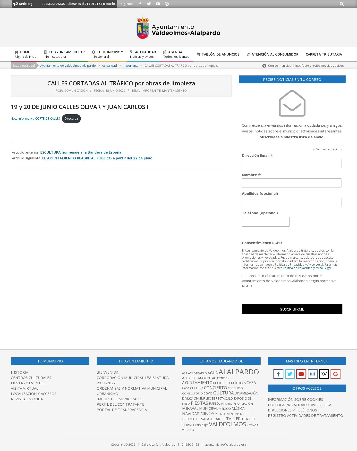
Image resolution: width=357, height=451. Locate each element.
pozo (230, 414)
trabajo (202, 425)
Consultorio (192, 393)
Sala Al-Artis (213, 419)
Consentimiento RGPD (262, 242)
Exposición (243, 398)
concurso (235, 388)
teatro (248, 418)
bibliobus (221, 383)
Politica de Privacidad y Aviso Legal (307, 268)
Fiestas (199, 403)
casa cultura (192, 388)
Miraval (190, 408)
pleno (220, 414)
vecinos (252, 425)
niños (207, 413)
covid (208, 393)
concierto (215, 387)
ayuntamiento (197, 382)
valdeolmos (227, 424)
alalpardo (239, 372)
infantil (226, 403)
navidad (191, 413)
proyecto (191, 419)
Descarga (71, 118)
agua (213, 373)
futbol (214, 403)
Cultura (223, 393)
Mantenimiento (174, 90)
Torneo (189, 425)
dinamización (246, 393)
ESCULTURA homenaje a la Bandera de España (80, 152)
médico (225, 408)
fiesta (186, 403)
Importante (151, 90)
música (238, 408)
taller (233, 418)
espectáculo (222, 398)
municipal (208, 408)
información (243, 403)
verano (188, 430)
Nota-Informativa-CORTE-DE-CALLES (35, 118)
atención (223, 378)
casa (251, 382)
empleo (205, 398)
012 (184, 373)
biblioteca (237, 383)
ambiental (207, 378)
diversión (190, 398)
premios (241, 414)
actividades (197, 373)
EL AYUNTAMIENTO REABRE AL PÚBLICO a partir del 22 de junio (97, 158)
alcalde (189, 378)
